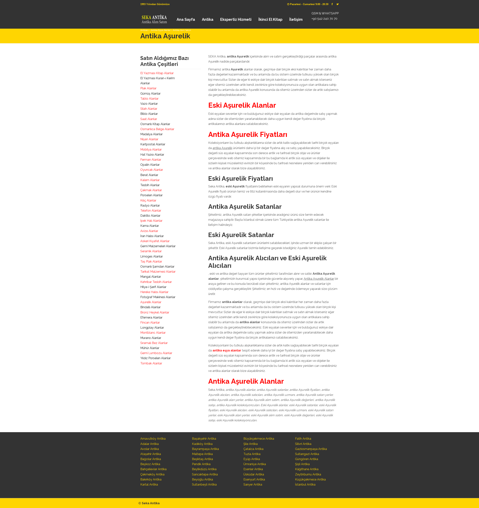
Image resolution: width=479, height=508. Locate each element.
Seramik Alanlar (151, 251)
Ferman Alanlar (150, 159)
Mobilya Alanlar (151, 149)
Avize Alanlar (149, 231)
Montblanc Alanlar (153, 332)
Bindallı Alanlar (150, 307)
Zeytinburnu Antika (308, 474)
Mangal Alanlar (150, 276)
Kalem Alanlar (150, 180)
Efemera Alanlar (151, 317)
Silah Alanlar (148, 108)
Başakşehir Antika (204, 438)
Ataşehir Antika (150, 454)
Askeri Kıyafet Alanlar (155, 241)
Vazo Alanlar (149, 103)
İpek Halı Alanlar (151, 220)
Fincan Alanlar (150, 322)
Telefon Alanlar (150, 210)
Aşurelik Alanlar (150, 302)
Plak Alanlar (148, 88)
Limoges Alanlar (151, 256)
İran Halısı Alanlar (152, 236)
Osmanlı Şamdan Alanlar (157, 266)
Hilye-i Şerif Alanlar (153, 287)
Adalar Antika (149, 444)
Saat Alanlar (148, 119)
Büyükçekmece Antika (258, 438)
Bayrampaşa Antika (205, 449)
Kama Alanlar (149, 226)
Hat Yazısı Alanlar (152, 154)
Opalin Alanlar (150, 164)
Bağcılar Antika (150, 459)
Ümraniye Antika (254, 464)
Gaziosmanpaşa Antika (311, 449)
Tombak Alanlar (151, 363)
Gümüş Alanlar (150, 93)
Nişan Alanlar (149, 139)
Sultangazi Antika (307, 454)
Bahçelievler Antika (153, 469)
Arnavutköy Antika (153, 438)
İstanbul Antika (305, 484)
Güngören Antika (306, 459)
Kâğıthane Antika (306, 469)
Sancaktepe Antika (205, 474)
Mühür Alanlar (149, 348)
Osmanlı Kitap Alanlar (155, 124)
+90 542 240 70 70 (324, 18)
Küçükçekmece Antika (310, 479)
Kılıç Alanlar (148, 200)
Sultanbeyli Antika (204, 484)
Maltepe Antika (202, 454)
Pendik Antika (201, 464)
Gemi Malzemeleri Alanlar (158, 246)
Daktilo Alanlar (150, 215)
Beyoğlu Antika (202, 479)
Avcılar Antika (149, 449)
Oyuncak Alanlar (151, 170)
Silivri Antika (303, 444)
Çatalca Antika (253, 449)
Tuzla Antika (251, 454)
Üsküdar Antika (253, 474)
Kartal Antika (149, 484)
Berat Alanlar (149, 175)
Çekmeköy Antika (152, 474)
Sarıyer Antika (252, 484)
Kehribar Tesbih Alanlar (156, 282)
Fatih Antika (303, 438)
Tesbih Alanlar (150, 185)
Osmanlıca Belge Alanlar (157, 129)
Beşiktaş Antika (202, 459)
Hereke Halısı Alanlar (154, 292)
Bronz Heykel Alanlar (154, 312)
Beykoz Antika (150, 464)
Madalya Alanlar (151, 134)
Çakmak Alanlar (151, 190)
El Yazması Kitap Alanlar (157, 73)
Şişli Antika (302, 464)
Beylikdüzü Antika (204, 469)
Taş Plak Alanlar (151, 261)
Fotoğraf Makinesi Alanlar (157, 297)
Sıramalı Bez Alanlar (154, 343)
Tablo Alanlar (149, 98)
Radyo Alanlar (150, 205)
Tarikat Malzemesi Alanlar (158, 271)
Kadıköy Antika (202, 444)
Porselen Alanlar (151, 195)
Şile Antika (250, 444)
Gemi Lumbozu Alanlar (156, 353)
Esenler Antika (253, 469)
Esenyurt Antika (254, 479)
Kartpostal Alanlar (152, 144)
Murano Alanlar (150, 338)
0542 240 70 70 (154, 18)
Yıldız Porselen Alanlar (155, 358)
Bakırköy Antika (150, 479)
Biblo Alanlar (149, 114)
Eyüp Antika (251, 459)
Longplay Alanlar (152, 327)
